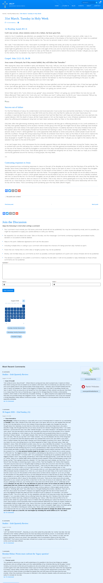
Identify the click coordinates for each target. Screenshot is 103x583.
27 (18, 317)
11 (12, 312)
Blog (73, 5)
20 (18, 314)
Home (57, 5)
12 (15, 312)
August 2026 (15, 301)
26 (15, 317)
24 (9, 317)
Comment (5, 262)
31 (9, 320)
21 (20, 314)
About (89, 5)
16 (6, 314)
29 (23, 317)
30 (6, 320)
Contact (97, 5)
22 (23, 314)
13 (18, 312)
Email (54, 281)
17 (9, 314)
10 (9, 312)
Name (4, 281)
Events (81, 5)
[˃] (23, 323)
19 (15, 314)
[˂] (6, 323)
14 (20, 312)
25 (12, 317)
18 (12, 314)
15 (23, 312)
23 (6, 317)
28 (21, 317)
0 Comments (11, 22)
